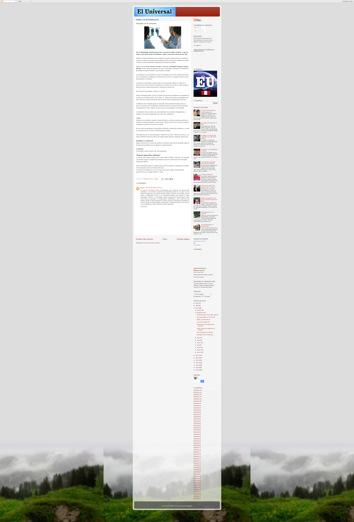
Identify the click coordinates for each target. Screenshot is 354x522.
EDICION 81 (197, 443)
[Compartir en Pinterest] (172, 179)
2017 (197, 308)
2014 (197, 360)
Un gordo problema (206, 174)
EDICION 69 (197, 469)
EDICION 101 (198, 399)
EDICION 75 (197, 456)
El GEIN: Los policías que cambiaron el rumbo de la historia (208, 137)
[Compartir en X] (169, 179)
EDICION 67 (197, 474)
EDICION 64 (197, 480)
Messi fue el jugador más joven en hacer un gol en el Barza (209, 199)
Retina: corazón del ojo (203, 319)
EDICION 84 (197, 436)
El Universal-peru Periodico (200, 241)
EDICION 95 (197, 412)
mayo (199, 342)
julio (198, 337)
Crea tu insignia (197, 244)
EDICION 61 (197, 487)
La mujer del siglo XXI (203, 322)
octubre (199, 310)
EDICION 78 (197, 450)
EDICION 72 (197, 463)
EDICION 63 (197, 483)
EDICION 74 (197, 458)
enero (199, 352)
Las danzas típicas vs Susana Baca (207, 225)
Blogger (190, 506)
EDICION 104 (198, 392)
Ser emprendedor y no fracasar (206, 317)
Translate (207, 296)
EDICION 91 (197, 421)
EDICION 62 (197, 485)
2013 (197, 362)
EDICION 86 (197, 432)
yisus (142, 187)
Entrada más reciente (144, 239)
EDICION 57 (197, 496)
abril (198, 345)
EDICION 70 (197, 467)
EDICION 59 (197, 492)
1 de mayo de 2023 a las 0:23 (153, 187)
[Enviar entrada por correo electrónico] (162, 179)
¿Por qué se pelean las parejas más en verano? (208, 186)
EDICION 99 (197, 403)
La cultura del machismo (208, 110)
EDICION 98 (197, 405)
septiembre (200, 312)
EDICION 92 (197, 419)
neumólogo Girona (153, 190)
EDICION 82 (197, 441)
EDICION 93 (197, 416)
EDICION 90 (197, 423)
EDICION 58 (197, 494)
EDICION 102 (198, 396)
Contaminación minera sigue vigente (207, 314)
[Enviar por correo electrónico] (165, 179)
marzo (199, 347)
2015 (197, 358)
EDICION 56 (197, 498)
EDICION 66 (197, 476)
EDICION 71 (197, 465)
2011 (197, 367)
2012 (197, 365)
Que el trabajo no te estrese (205, 332)
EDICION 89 (197, 425)
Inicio (165, 239)
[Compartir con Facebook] (170, 179)
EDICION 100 (198, 401)
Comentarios (200, 31)
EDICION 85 (197, 434)
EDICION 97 (197, 408)
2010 (197, 370)
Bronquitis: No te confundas (205, 334)
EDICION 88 (197, 428)
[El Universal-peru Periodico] (194, 243)
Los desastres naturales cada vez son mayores (208, 162)
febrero (199, 350)
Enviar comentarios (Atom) (152, 243)
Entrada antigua (183, 239)
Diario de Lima (199, 270)
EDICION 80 (197, 445)
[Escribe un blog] (167, 179)
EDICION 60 (197, 489)
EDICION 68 (197, 472)
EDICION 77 (197, 452)
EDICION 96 (197, 410)
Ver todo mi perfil (198, 277)
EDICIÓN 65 (197, 478)
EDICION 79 (197, 447)
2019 (197, 303)
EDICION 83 (197, 438)
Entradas (198, 27)
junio (198, 340)
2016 (197, 355)
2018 (197, 305)
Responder (143, 206)
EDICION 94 (197, 414)
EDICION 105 (198, 390)
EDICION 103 (198, 394)
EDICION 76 (197, 454)
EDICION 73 (197, 461)
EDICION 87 (197, 430)
